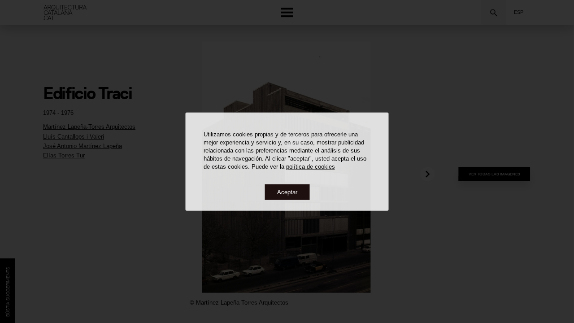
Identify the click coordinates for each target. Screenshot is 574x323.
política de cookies (310, 166)
